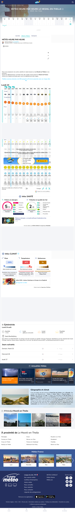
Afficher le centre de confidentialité (38, 504)
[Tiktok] (70, 485)
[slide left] (2, 106)
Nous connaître (28, 485)
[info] (18, 254)
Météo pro (50, 480)
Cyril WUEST (16, 42)
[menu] (2, 2)
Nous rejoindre (28, 487)
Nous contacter (28, 490)
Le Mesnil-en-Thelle (20, 5)
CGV (19, 502)
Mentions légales (10, 502)
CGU (16, 502)
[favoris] (62, 9)
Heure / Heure (26, 36)
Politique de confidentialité (51, 502)
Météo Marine (51, 477)
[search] (73, 2)
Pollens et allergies (11, 200)
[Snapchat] (67, 481)
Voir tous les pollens (18, 214)
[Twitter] (70, 477)
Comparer (34, 36)
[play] (8, 220)
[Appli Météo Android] (50, 497)
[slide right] (49, 106)
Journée (17, 36)
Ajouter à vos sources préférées (43, 191)
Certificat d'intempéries (31, 480)
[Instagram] (70, 481)
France (5, 5)
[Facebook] (67, 477)
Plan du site (24, 502)
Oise (15, 5)
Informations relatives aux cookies (36, 502)
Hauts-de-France (10, 5)
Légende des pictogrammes (32, 492)
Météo (2, 5)
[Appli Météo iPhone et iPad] (40, 497)
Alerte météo (28, 482)
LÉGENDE (6, 46)
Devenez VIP (43, 161)
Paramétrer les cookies (64, 502)
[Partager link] (43, 188)
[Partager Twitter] (49, 188)
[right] (72, 374)
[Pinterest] (67, 485)
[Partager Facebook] (46, 188)
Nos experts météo (29, 477)
